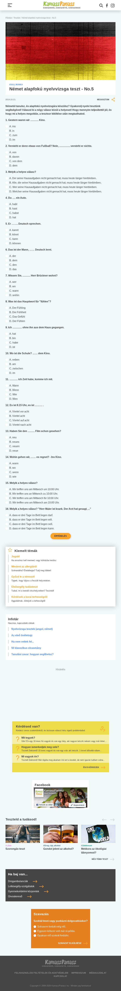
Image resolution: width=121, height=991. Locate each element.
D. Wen (13, 399)
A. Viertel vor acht (19, 411)
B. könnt (13, 234)
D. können (15, 243)
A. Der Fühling (17, 307)
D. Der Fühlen (17, 321)
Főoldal (9, 18)
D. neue (13, 450)
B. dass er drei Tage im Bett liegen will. (30, 519)
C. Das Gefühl (17, 316)
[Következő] (111, 819)
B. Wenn (14, 390)
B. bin (12, 338)
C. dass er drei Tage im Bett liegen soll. (31, 524)
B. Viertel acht (17, 416)
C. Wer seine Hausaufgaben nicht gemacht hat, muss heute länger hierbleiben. (53, 187)
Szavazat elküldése (69, 943)
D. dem (13, 165)
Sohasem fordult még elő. (51, 926)
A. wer (12, 282)
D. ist (12, 347)
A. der (12, 256)
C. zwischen (16, 368)
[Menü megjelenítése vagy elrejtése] (10, 5)
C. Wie (13, 394)
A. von (12, 152)
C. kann (13, 239)
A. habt (13, 204)
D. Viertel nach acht (20, 424)
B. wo (12, 286)
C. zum (13, 135)
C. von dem (15, 161)
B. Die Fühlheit (17, 312)
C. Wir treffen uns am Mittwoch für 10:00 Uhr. (34, 498)
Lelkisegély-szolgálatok (21, 886)
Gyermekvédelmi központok (24, 891)
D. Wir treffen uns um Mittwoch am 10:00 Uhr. (34, 502)
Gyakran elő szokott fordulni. (53, 935)
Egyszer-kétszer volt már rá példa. (56, 931)
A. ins (12, 126)
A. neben (14, 359)
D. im (12, 139)
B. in (11, 130)
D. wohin (14, 295)
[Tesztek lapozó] (60, 819)
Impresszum (78, 973)
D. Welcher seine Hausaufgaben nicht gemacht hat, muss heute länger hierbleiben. (55, 191)
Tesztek (17, 18)
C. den (13, 264)
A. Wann (14, 385)
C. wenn (14, 472)
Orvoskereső (15, 896)
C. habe (13, 342)
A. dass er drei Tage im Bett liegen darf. (31, 515)
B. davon (14, 156)
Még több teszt (100, 859)
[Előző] (103, 819)
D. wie (12, 476)
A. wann (13, 463)
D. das (13, 269)
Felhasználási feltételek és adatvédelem (41, 973)
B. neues (14, 441)
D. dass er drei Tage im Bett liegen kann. (31, 528)
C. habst (14, 213)
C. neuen (14, 446)
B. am (12, 364)
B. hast (13, 208)
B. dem (13, 260)
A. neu (13, 437)
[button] (107, 5)
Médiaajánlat (98, 973)
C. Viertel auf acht (19, 420)
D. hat (12, 217)
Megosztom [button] (103, 99)
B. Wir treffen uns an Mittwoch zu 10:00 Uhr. (33, 493)
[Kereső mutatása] (101, 5)
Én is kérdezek (91, 767)
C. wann (14, 290)
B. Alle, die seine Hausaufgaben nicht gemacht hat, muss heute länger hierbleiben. (55, 182)
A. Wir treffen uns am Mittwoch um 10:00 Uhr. (34, 489)
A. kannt (13, 230)
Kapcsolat (60, 976)
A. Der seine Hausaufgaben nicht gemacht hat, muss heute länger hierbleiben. (52, 178)
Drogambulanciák (18, 881)
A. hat (12, 333)
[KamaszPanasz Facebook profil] (60, 797)
